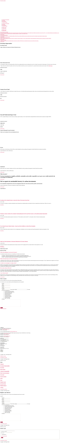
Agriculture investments (8, 296)
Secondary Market (7, 297)
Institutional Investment (8, 293)
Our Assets (2, 374)
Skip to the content (3, 0)
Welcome (2, 364)
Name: (3, 397)
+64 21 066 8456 (6, 336)
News (1, 380)
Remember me (4, 434)
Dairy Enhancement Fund (8, 407)
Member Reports (3, 385)
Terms (1, 357)
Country (29, 289)
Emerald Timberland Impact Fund (9, 406)
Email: (3, 401)
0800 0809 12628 (4, 341)
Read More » (2, 204)
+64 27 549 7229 (6, 334)
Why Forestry (4, 21)
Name (3, 283)
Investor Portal (4, 28)
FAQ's (1, 378)
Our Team (3, 20)
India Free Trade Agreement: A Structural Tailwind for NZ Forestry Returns (14, 241)
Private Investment (7, 294)
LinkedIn (1, 350)
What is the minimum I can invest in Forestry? (8, 252)
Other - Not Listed (7, 298)
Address (3, 288)
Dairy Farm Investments (4, 373)
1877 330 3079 (6, 340)
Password (2, 432)
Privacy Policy (5, 357)
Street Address (12, 289)
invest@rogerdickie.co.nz (13, 331)
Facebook (1, 351)
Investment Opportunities (5, 19)
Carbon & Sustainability (4, 371)
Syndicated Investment (8, 295)
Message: (3, 413)
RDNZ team (50, 65)
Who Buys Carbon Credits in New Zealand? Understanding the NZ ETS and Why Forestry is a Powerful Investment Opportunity (23, 213)
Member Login (4, 27)
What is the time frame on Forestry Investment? (9, 258)
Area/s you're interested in (6, 290)
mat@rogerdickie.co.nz (7, 333)
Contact (1, 387)
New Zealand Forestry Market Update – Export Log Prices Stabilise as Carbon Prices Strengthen (17, 226)
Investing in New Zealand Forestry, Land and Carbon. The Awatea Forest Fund (14, 200)
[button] (30, 252)
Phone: (3, 285)
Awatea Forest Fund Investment (9, 291)
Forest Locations (3, 376)
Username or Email (3, 431)
